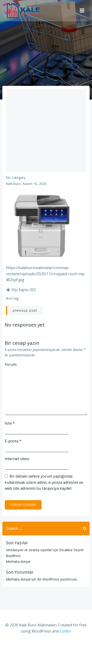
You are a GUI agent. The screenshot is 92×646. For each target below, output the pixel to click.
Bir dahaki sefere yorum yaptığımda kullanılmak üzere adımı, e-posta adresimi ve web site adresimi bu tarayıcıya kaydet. (44, 482)
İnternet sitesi (17, 458)
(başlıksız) (13, 555)
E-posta (13, 441)
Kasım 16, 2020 (34, 183)
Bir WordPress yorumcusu (57, 579)
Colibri (65, 631)
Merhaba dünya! (18, 561)
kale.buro (13, 183)
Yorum (11, 364)
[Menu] (82, 11)
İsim (10, 423)
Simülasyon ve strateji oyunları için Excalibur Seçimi (45, 550)
